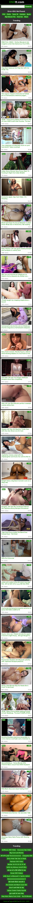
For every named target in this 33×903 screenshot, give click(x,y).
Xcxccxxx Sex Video (24, 850)
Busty (29, 14)
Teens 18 (15, 14)
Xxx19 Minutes (27, 896)
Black (26, 17)
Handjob (22, 14)
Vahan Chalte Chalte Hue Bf (16, 890)
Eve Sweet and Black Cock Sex (16, 885)
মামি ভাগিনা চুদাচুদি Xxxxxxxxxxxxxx (11, 856)
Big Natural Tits (10, 17)
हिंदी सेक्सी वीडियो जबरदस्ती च (17, 882)
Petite (9, 14)
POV (3, 14)
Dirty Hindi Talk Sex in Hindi (16, 858)
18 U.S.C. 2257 (24, 901)
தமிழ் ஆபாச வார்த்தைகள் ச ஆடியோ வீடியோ (16, 876)
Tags (10, 901)
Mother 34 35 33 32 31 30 (16, 864)
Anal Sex (20, 17)
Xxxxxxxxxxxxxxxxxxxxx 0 (16, 879)
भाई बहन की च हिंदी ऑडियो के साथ (16, 870)
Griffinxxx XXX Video (9, 850)
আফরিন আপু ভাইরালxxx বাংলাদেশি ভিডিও (16, 867)
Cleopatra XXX (27, 856)
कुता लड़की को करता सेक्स (17, 893)
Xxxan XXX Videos (16, 873)
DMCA (16, 901)
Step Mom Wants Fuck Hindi (11, 896)
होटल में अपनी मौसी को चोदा (16, 887)
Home (6, 901)
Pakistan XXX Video (16, 861)
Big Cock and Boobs (16, 853)
